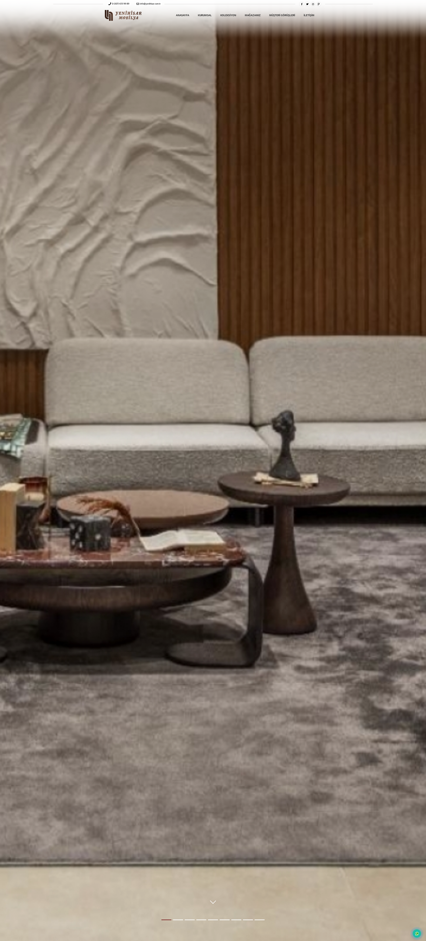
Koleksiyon (228, 15)
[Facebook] (301, 4)
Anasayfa (182, 15)
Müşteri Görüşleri (282, 15)
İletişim (309, 15)
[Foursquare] (318, 4)
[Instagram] (313, 4)
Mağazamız (253, 15)
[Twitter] (307, 4)
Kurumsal (205, 15)
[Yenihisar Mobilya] (123, 18)
